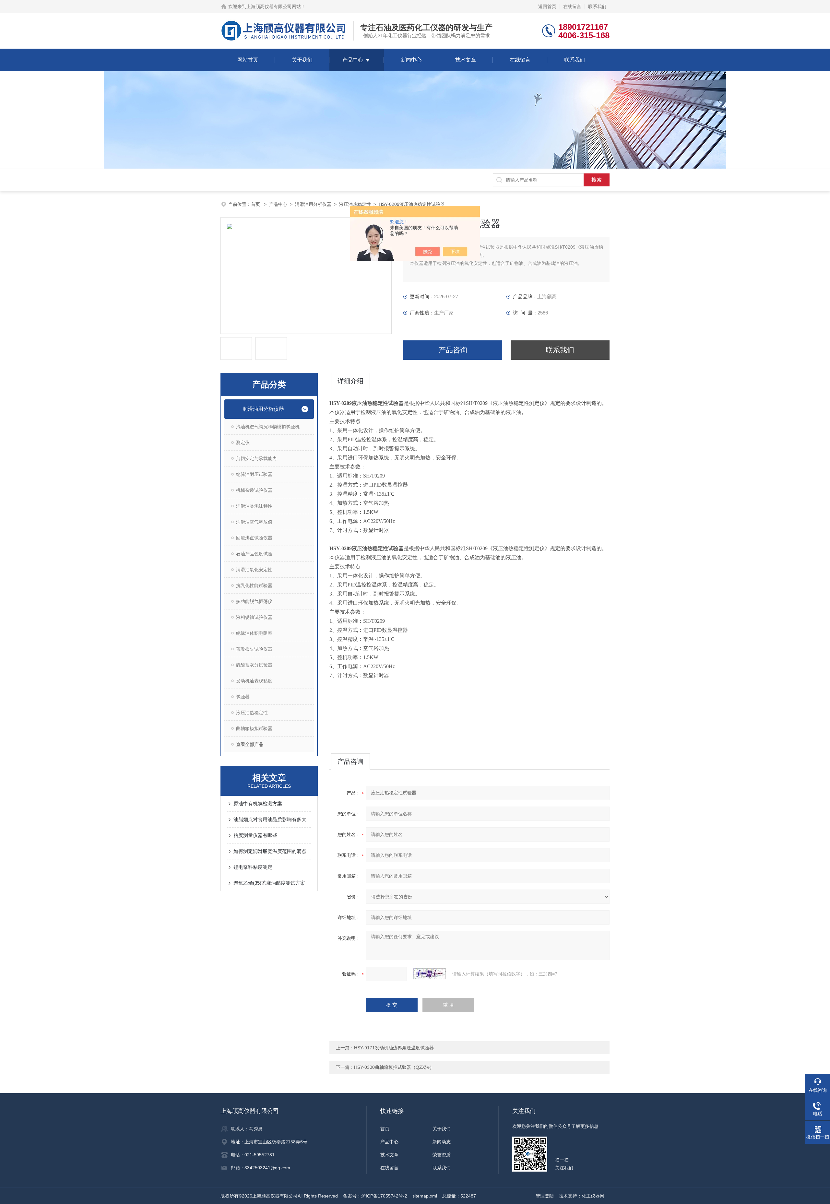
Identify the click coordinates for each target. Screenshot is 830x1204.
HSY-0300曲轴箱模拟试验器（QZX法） (394, 1067)
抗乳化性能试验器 (254, 585)
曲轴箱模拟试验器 (254, 728)
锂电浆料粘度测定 (252, 867)
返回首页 (547, 6)
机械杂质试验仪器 (254, 490)
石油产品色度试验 (254, 553)
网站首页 (247, 60)
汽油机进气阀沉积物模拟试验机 (268, 426)
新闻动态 (442, 1141)
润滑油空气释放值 (254, 522)
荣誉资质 (442, 1154)
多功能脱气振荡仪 (254, 601)
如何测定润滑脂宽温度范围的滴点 (269, 851)
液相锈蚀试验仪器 (254, 617)
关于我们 (302, 60)
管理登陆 (545, 1195)
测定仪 (243, 442)
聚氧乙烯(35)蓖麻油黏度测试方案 (269, 883)
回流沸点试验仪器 (254, 537)
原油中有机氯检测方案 (257, 803)
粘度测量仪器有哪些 (255, 835)
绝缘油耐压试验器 (254, 474)
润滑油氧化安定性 (254, 569)
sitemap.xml (424, 1195)
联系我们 (597, 6)
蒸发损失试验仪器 (254, 649)
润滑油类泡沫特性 (254, 506)
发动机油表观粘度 (254, 680)
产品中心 (352, 60)
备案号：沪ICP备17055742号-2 (375, 1195)
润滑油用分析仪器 (313, 204)
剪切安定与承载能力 (256, 458)
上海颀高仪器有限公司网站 (273, 6)
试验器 (243, 696)
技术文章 (465, 60)
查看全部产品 (249, 744)
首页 (256, 204)
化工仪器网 (593, 1195)
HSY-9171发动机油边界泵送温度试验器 (394, 1047)
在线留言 (572, 6)
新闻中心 (411, 60)
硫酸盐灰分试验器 (254, 664)
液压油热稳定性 (355, 204)
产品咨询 (453, 350)
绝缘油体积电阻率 (254, 633)
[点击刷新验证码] (429, 973)
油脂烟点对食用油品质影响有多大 (269, 819)
